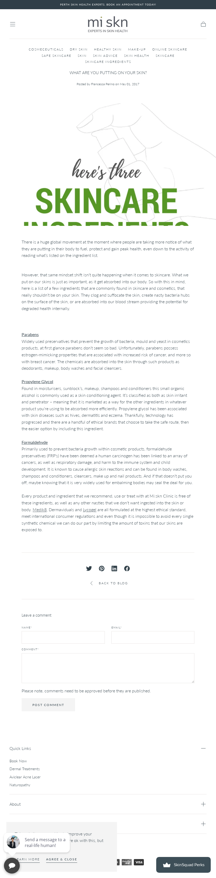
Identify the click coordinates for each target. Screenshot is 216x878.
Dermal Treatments (24, 769)
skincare (165, 56)
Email (116, 627)
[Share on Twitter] (89, 568)
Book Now (18, 761)
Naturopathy (19, 785)
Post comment (48, 705)
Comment (30, 649)
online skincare (169, 49)
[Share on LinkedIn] (114, 568)
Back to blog (113, 583)
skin (82, 56)
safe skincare (56, 56)
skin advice (105, 56)
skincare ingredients (108, 62)
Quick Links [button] (20, 748)
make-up (137, 49)
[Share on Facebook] (127, 568)
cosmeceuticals (46, 49)
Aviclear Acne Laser (25, 777)
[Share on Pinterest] (101, 568)
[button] (12, 24)
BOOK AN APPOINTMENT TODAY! (131, 4)
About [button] (15, 803)
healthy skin (108, 49)
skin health (136, 56)
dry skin (79, 49)
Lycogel (89, 509)
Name (27, 627)
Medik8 (40, 509)
